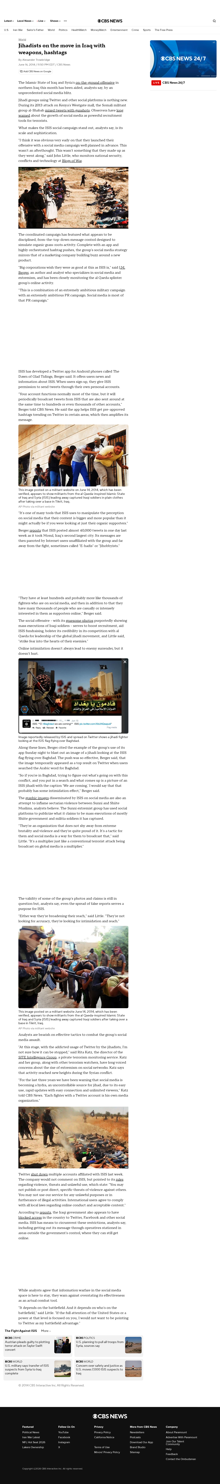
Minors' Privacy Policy (107, 1452)
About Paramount (176, 1432)
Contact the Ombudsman (181, 1459)
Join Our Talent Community (175, 1443)
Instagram (64, 1442)
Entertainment (119, 30)
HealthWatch (79, 30)
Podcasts (135, 1437)
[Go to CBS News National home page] (110, 21)
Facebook (64, 1437)
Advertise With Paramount (181, 1437)
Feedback (172, 1454)
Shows (54, 21)
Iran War (18, 30)
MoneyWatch (98, 30)
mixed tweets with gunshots (67, 110)
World (51, 30)
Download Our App (141, 1442)
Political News (30, 1432)
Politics (63, 30)
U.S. (6, 30)
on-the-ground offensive (95, 82)
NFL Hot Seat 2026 (33, 1442)
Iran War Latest (31, 1437)
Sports (147, 30)
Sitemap (135, 1452)
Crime (135, 30)
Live (41, 21)
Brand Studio (137, 1447)
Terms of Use (102, 1447)
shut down (39, 1174)
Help (169, 1449)
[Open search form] (214, 20)
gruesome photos (79, 621)
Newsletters (137, 1432)
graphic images (37, 798)
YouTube (63, 1432)
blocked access (30, 1217)
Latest (8, 21)
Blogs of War (72, 161)
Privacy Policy (102, 1432)
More (45, 1331)
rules (119, 1179)
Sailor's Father (35, 30)
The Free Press (164, 30)
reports (35, 530)
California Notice (104, 1437)
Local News (24, 21)
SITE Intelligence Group (37, 1057)
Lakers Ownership (33, 1447)
